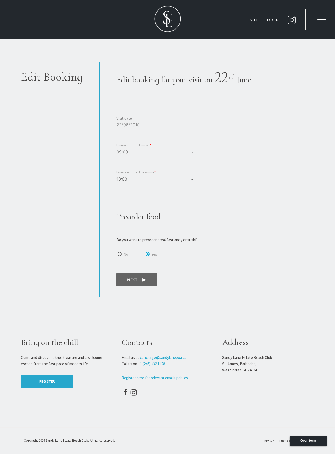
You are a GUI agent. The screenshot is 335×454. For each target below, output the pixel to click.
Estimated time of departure (136, 172)
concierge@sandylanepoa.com (164, 357)
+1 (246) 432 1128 (151, 363)
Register (250, 20)
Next (137, 280)
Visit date (124, 118)
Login (273, 20)
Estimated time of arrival (133, 145)
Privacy (268, 440)
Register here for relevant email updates (155, 377)
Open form (308, 440)
